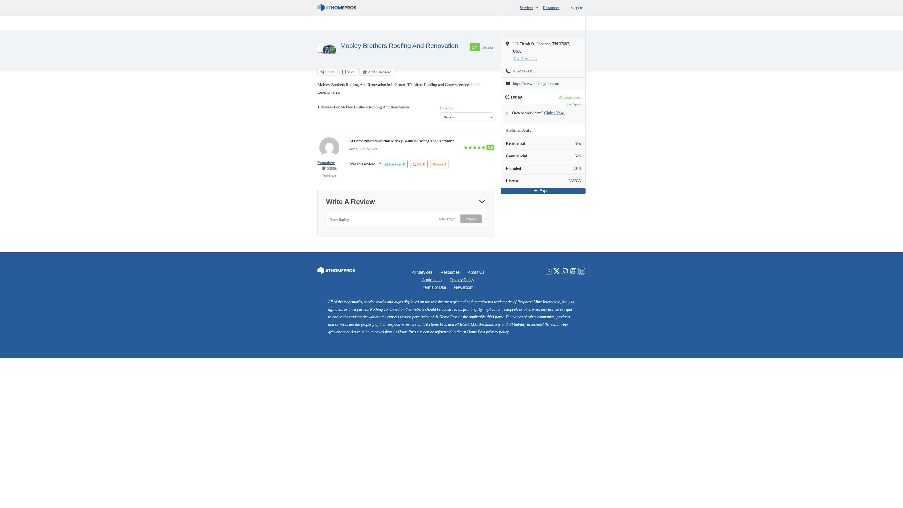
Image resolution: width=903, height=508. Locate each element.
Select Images (447, 219)
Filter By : (447, 108)
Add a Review (379, 72)
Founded (513, 168)
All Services (422, 272)
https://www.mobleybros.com (536, 83)
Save (349, 72)
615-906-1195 (524, 71)
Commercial (516, 156)
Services (526, 7)
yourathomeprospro (333, 162)
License (512, 181)
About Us (476, 272)
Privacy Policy (462, 280)
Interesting (396, 164)
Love (441, 164)
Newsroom (463, 287)
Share (329, 72)
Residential (515, 143)
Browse (471, 219)
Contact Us (431, 280)
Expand (576, 104)
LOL (421, 164)
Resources (551, 7)
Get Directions (525, 58)
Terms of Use (434, 287)
